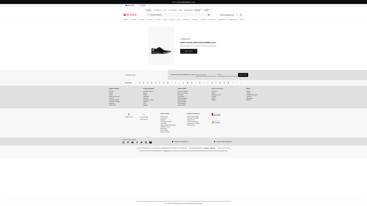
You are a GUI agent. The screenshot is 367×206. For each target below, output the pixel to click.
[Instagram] (123, 143)
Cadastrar (243, 75)
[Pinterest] (128, 143)
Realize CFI (166, 150)
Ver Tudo (188, 51)
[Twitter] (141, 143)
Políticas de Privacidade (164, 201)
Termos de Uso (176, 201)
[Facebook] (137, 143)
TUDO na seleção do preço (183, 2)
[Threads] (146, 143)
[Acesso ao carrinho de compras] (241, 15)
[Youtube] (132, 143)
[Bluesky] (150, 143)
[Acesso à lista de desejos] (237, 15)
